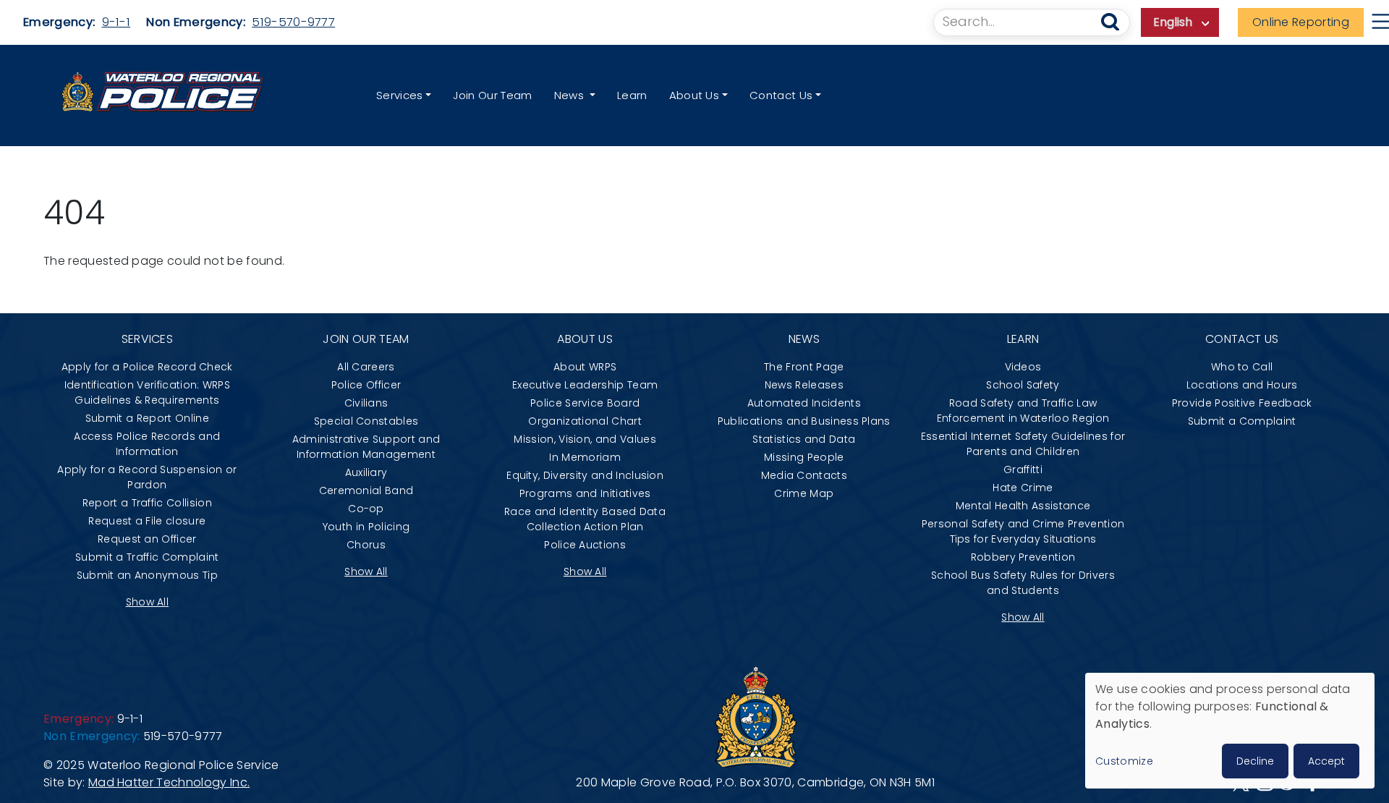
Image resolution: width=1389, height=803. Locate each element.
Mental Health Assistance (1023, 505)
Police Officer (366, 385)
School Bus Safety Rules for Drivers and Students (1023, 583)
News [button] (570, 95)
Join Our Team (492, 95)
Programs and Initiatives (585, 493)
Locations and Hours (1242, 385)
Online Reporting (1300, 22)
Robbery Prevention (1023, 557)
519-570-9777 (293, 22)
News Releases (804, 385)
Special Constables (366, 421)
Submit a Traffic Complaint (146, 557)
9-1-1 (116, 22)
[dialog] (1230, 731)
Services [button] (399, 95)
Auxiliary (366, 472)
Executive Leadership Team (585, 385)
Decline (1255, 761)
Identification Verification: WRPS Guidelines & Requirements (147, 392)
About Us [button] (694, 95)
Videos (1023, 367)
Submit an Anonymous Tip (147, 575)
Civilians (366, 403)
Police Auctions (585, 545)
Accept (1326, 761)
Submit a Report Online (147, 418)
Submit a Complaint (1242, 421)
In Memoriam (585, 457)
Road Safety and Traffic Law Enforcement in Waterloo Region (1023, 410)
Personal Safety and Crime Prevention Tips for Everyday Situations (1023, 531)
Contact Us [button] (780, 95)
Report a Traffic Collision (147, 503)
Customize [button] (1124, 761)
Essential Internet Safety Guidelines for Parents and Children (1023, 444)
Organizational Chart (584, 421)
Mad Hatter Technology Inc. (169, 782)
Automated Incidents (804, 403)
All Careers (366, 367)
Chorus (366, 545)
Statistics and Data (803, 439)
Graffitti (1022, 469)
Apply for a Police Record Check (147, 367)
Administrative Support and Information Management (366, 447)
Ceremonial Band (366, 490)
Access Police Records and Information (147, 444)
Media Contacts (804, 475)
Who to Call (1242, 367)
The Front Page (804, 367)
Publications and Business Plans (804, 421)
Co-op (366, 508)
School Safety (1022, 385)
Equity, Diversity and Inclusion (584, 475)
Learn (632, 95)
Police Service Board (585, 403)
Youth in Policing (366, 526)
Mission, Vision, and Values (585, 439)
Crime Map (803, 493)
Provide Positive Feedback (1242, 403)
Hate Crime (1023, 487)
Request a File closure (146, 521)
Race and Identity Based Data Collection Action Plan (585, 519)
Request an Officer (147, 539)
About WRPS (584, 367)
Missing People (804, 457)
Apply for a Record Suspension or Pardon (147, 477)
